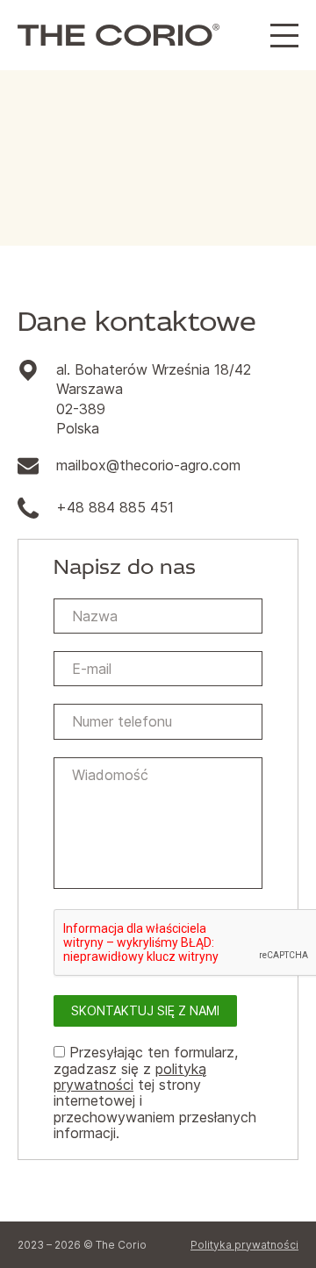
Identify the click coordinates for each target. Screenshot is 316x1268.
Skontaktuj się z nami (145, 1010)
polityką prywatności (130, 1076)
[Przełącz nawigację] (284, 35)
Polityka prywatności (244, 1244)
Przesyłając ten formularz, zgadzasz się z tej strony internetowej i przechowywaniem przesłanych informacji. (155, 1092)
